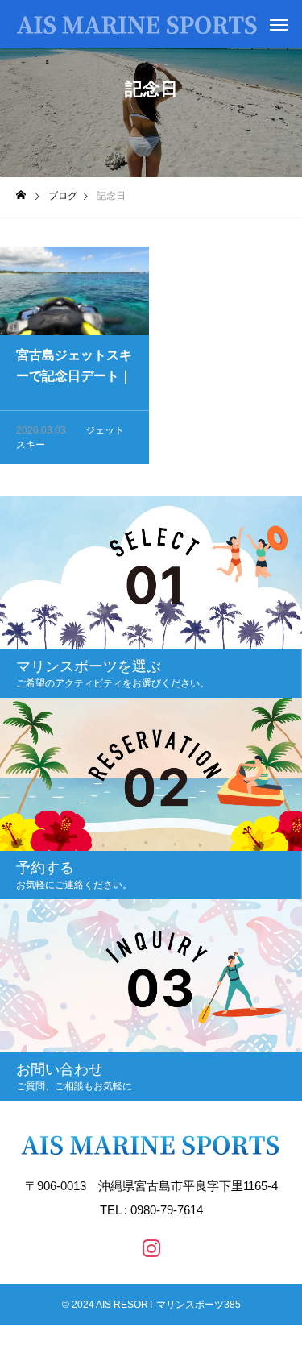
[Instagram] (151, 1247)
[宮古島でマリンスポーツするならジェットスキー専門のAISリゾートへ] (137, 24)
